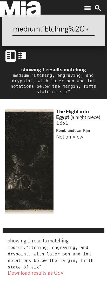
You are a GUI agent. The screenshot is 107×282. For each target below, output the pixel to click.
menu (87, 8)
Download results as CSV (36, 273)
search (98, 8)
